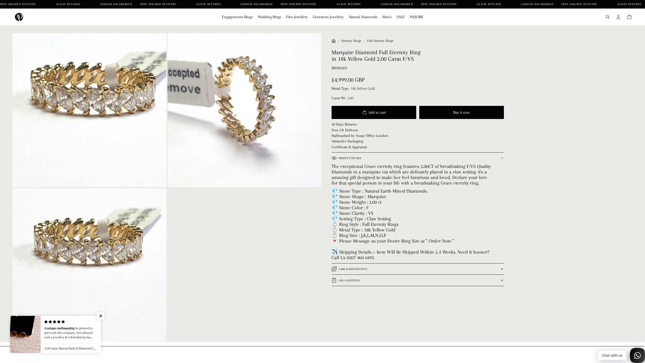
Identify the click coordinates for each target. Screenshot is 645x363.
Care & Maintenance (353, 269)
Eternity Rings (351, 41)
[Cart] (629, 16)
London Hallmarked (116, 4)
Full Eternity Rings (380, 41)
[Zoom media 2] (244, 110)
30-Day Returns (68, 4)
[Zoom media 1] (89, 110)
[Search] (607, 16)
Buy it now (461, 112)
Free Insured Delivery (18, 4)
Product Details (350, 158)
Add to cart (377, 112)
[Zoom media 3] (89, 265)
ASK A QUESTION (349, 280)
